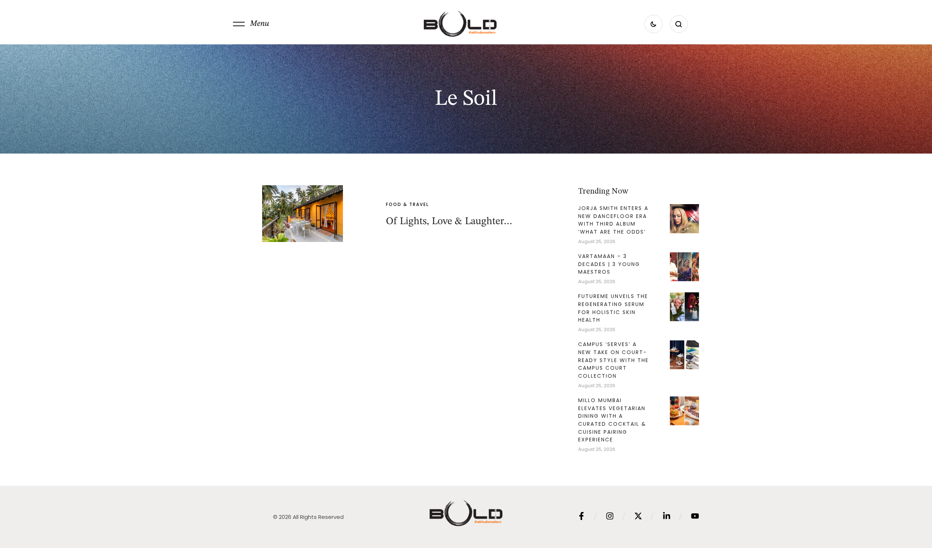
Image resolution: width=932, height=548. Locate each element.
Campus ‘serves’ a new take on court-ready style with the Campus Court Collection (613, 360)
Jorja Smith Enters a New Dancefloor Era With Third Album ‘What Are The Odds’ (613, 219)
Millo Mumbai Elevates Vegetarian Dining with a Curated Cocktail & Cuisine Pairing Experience (612, 420)
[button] (251, 24)
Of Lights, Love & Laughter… (449, 222)
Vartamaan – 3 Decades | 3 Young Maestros (609, 264)
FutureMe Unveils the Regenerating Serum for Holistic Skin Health (613, 308)
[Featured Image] (302, 213)
